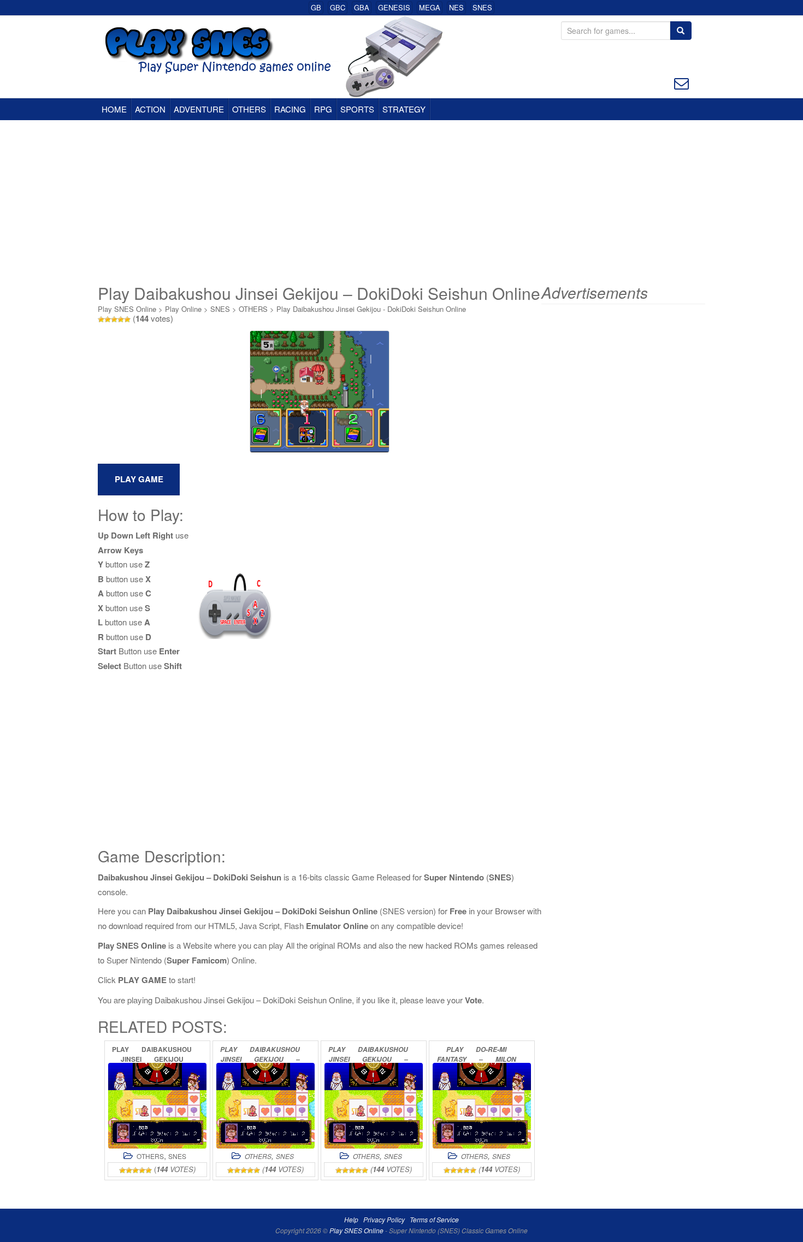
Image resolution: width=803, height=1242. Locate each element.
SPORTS (357, 109)
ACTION (150, 109)
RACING (290, 109)
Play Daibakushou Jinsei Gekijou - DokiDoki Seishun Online (371, 309)
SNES (482, 7)
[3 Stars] (114, 319)
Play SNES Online (127, 309)
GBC (337, 7)
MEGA (429, 7)
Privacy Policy (384, 1219)
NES (456, 7)
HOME (114, 109)
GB (316, 7)
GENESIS (394, 7)
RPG (323, 109)
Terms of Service (434, 1219)
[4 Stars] (120, 319)
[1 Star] (101, 319)
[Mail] (681, 82)
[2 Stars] (107, 319)
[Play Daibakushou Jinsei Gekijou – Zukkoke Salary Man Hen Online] (373, 1106)
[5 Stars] (127, 319)
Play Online (183, 309)
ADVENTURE (199, 109)
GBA (361, 7)
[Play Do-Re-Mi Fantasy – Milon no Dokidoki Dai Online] (482, 1106)
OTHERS (249, 109)
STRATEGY (404, 109)
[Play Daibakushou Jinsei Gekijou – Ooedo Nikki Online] (265, 1106)
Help (351, 1219)
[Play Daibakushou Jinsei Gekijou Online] (157, 1106)
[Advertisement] (401, 202)
